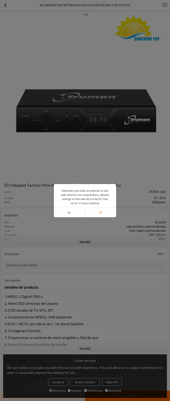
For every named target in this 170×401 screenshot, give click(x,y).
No (69, 212)
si (100, 212)
